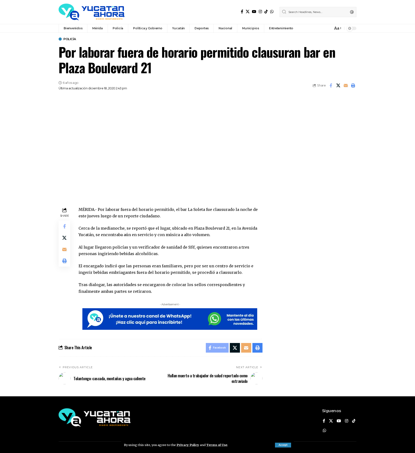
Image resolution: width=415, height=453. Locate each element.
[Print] (353, 85)
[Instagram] (260, 11)
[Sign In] (319, 28)
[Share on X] (338, 85)
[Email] (345, 85)
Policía (69, 39)
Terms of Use (216, 445)
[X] (247, 11)
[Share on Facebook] (330, 85)
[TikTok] (266, 11)
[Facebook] (242, 11)
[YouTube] (254, 11)
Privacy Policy (188, 445)
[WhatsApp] (272, 11)
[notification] (328, 28)
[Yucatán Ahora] (92, 12)
